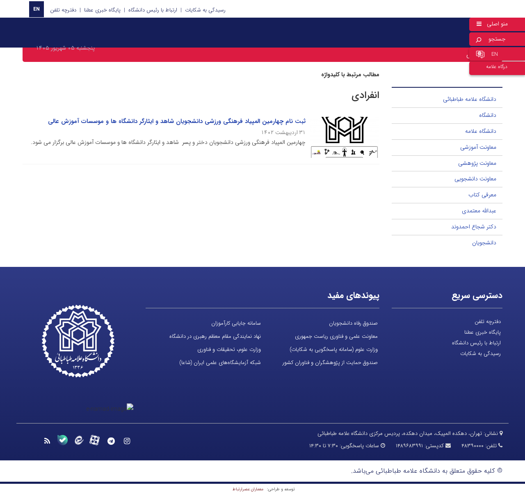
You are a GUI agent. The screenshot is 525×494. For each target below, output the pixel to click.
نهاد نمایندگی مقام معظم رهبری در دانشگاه (215, 336)
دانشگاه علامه (480, 131)
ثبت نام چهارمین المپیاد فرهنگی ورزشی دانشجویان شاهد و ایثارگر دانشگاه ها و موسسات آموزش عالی (177, 121)
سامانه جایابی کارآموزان (236, 323)
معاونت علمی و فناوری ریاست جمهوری (336, 336)
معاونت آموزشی (478, 147)
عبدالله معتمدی (479, 210)
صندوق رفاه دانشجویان (353, 323)
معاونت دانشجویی (475, 178)
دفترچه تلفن (63, 10)
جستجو (497, 38)
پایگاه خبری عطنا (102, 10)
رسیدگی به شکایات (205, 10)
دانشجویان (484, 242)
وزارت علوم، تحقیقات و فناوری (229, 349)
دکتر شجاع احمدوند (473, 226)
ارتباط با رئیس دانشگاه (152, 10)
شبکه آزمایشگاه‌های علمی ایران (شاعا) (220, 362)
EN (36, 9)
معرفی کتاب (482, 194)
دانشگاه (487, 115)
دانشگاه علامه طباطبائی (469, 99)
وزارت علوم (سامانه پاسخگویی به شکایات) (334, 349)
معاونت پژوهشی (477, 163)
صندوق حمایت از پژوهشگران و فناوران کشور (330, 362)
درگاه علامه (496, 67)
